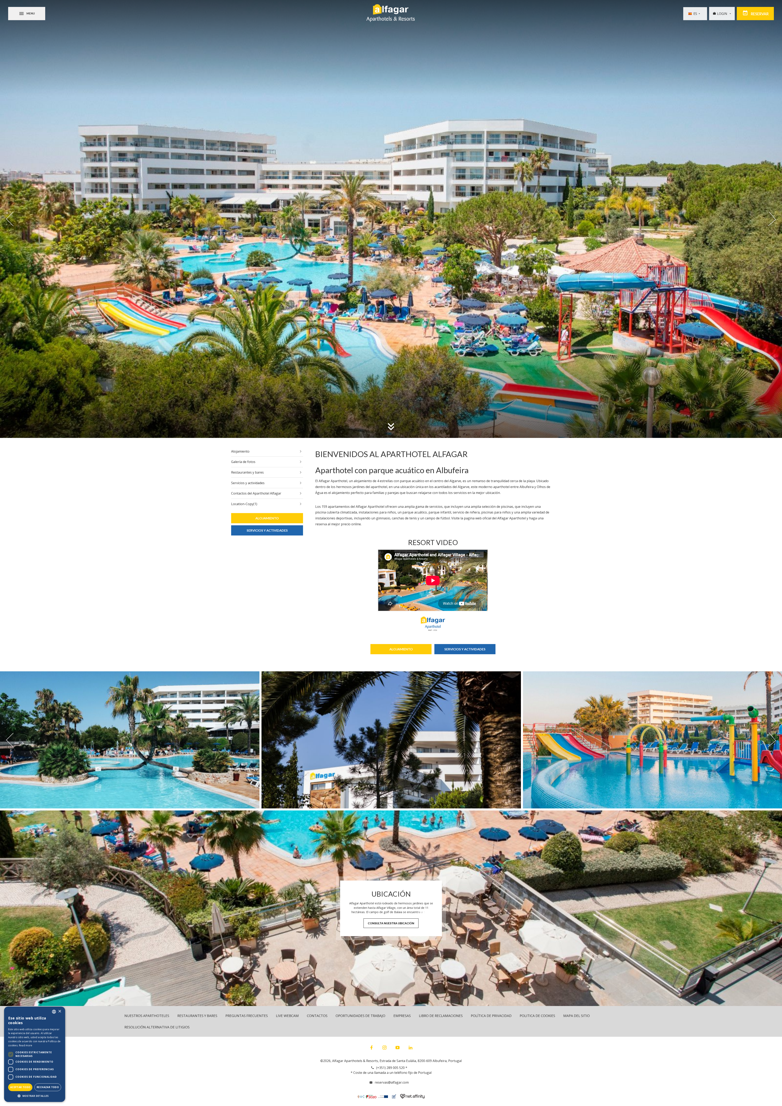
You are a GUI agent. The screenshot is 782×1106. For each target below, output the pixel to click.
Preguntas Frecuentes (246, 1015)
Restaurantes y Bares (197, 1015)
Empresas (402, 1015)
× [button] (59, 1011)
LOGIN (722, 13)
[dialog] (34, 1054)
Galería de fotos (243, 462)
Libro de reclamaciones (441, 1015)
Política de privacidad (491, 1015)
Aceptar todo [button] (20, 1087)
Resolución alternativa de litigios (157, 1027)
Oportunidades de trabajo (360, 1015)
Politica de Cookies (537, 1015)
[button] (34, 1096)
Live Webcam (287, 1015)
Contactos (317, 1015)
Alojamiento (240, 451)
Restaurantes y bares (247, 472)
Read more (25, 1045)
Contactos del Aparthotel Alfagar (256, 493)
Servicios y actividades (248, 483)
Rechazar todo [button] (48, 1087)
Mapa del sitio (576, 1015)
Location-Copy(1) (244, 504)
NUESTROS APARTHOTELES (146, 1015)
